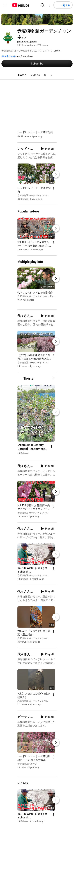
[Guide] (5, 5)
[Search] (42, 5)
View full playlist (25, 300)
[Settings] (50, 5)
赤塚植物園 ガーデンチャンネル (32, 195)
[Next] (55, 174)
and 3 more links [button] (25, 56)
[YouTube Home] (20, 5)
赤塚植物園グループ (27, 763)
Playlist (53, 296)
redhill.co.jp (10, 56)
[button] (51, 75)
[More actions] (53, 188)
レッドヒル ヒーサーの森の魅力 (35, 132)
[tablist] (37, 75)
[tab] (22, 75)
